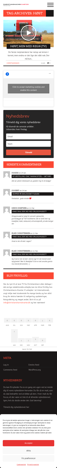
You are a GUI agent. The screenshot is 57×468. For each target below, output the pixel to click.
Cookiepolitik (21, 464)
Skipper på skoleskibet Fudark (25, 194)
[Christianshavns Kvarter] (15, 5)
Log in (6, 364)
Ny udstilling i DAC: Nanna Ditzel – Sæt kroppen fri (33, 176)
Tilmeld (28, 152)
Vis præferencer (28, 458)
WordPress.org (34, 369)
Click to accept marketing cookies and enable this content (28, 88)
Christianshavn (13, 63)
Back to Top (27, 349)
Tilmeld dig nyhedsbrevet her (16, 407)
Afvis (28, 450)
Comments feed (10, 369)
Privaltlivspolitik (33, 464)
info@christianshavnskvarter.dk (16, 302)
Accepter (29, 443)
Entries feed (33, 364)
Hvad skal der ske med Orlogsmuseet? (29, 211)
